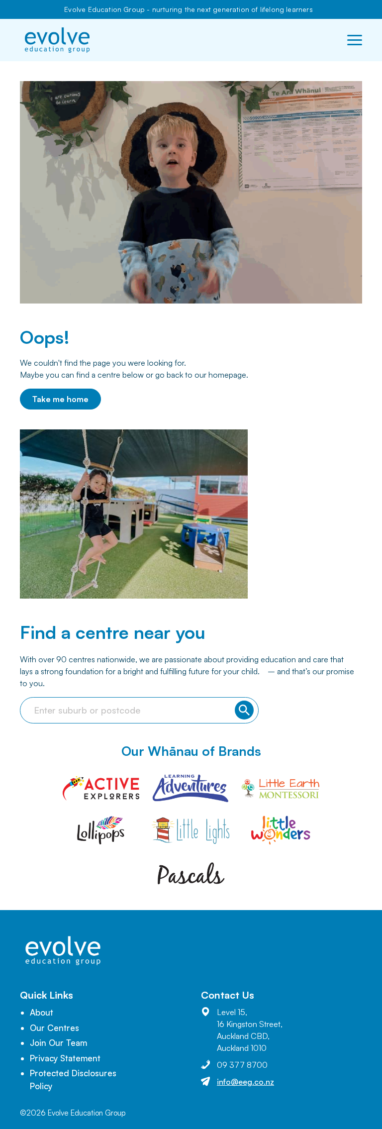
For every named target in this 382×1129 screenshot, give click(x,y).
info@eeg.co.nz (245, 1082)
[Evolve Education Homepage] (57, 40)
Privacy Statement (65, 1058)
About (41, 1012)
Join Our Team (58, 1042)
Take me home (60, 399)
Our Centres (54, 1028)
